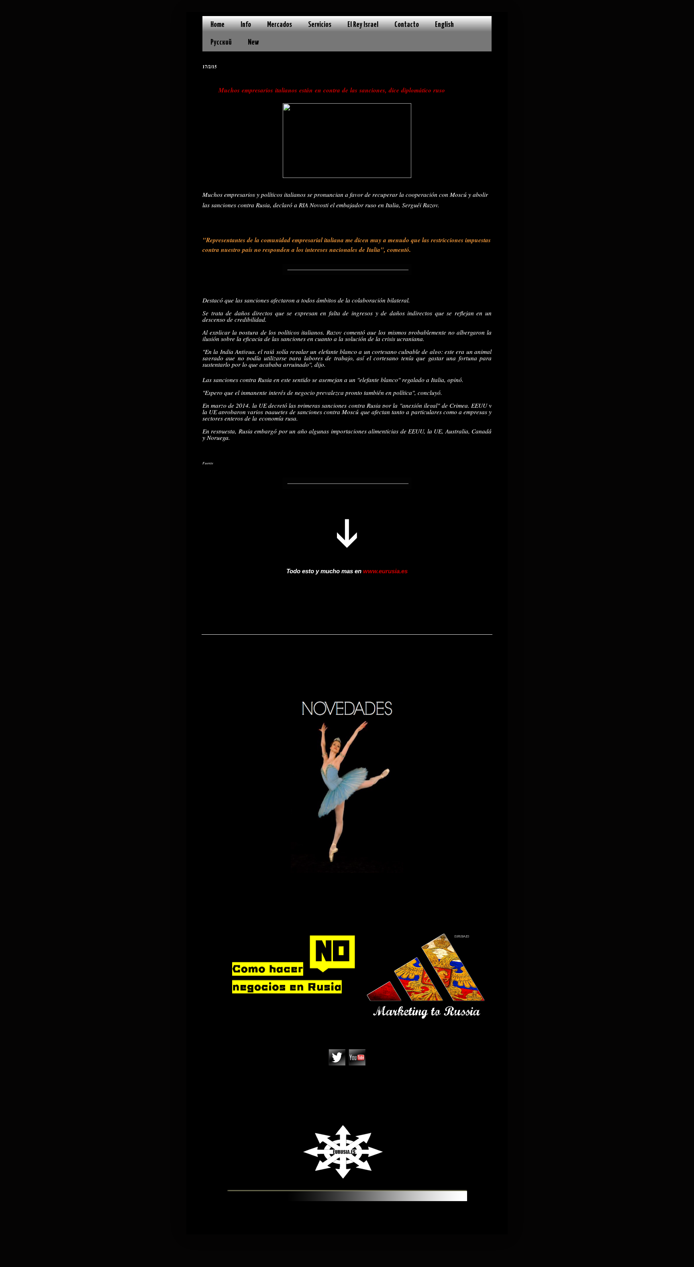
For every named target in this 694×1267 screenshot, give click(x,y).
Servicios (319, 25)
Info (246, 25)
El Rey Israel (362, 25)
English (444, 25)
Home (217, 25)
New (253, 42)
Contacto (406, 25)
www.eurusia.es (385, 571)
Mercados (279, 25)
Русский (221, 42)
